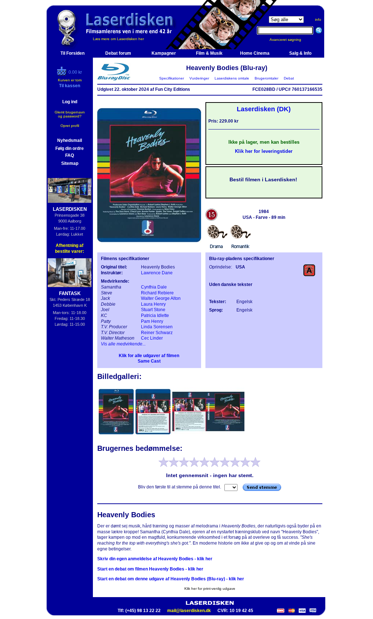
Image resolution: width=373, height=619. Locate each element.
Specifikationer (171, 78)
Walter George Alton (161, 298)
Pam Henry (152, 321)
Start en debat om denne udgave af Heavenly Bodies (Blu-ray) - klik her (170, 578)
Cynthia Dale (154, 287)
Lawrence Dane (157, 272)
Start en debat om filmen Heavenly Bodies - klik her (150, 569)
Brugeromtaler (266, 78)
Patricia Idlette (155, 315)
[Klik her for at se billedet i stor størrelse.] (116, 435)
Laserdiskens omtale (231, 78)
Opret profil (69, 126)
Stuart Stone (153, 309)
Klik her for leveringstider (263, 151)
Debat (289, 78)
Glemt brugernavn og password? (70, 114)
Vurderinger (199, 78)
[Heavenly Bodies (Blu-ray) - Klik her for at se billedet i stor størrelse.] (149, 246)
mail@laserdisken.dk (189, 610)
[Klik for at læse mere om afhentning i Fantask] (70, 272)
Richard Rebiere (157, 292)
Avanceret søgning (290, 40)
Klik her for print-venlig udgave (209, 589)
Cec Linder (152, 338)
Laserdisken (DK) (264, 109)
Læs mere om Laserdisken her (118, 39)
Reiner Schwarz (157, 332)
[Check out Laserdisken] (62, 74)
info (318, 20)
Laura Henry (153, 304)
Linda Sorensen (157, 326)
